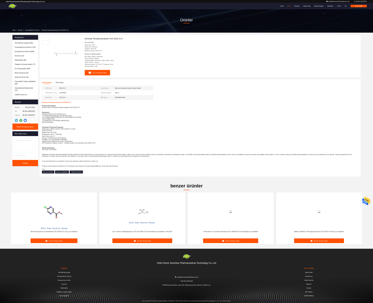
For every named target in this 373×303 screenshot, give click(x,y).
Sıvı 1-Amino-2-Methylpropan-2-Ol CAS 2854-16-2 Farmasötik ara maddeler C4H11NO (142, 231)
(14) (24, 89)
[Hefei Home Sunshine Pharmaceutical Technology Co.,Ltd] (12, 6)
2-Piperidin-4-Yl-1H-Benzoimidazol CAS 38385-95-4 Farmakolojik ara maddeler (230, 231)
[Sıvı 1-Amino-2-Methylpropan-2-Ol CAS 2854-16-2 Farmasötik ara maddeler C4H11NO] (142, 211)
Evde (282, 6)
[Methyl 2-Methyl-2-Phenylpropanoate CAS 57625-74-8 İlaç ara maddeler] (319, 211)
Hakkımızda (307, 6)
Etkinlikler (330, 6)
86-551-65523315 (361, 1)
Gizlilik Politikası (309, 295)
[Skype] (16, 120)
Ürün (288, 6)
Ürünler (20, 30)
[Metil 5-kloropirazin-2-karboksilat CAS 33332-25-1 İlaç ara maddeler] (54, 211)
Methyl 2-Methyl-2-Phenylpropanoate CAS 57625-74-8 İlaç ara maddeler (319, 231)
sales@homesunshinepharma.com (339, 1)
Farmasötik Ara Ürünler (32, 30)
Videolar (296, 6)
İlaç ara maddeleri (62, 172)
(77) (25, 64)
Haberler (309, 284)
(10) (19, 56)
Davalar (308, 288)
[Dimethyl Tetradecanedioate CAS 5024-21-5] (66, 53)
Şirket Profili (308, 272)
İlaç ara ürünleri (48, 172)
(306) (22, 68)
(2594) (24, 51)
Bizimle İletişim (318, 6)
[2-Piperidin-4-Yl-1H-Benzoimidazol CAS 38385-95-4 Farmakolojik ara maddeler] (231, 211)
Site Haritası (309, 292)
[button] (14, 216)
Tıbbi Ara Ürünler (76, 172)
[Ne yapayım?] (21, 120)
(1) (21, 94)
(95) (20, 60)
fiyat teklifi (358, 6)
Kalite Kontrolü (308, 280)
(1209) (24, 43)
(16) (21, 73)
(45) (22, 77)
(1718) (25, 47)
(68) (25, 83)
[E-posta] (25, 120)
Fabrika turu (309, 276)
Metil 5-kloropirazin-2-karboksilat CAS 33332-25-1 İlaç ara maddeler (54, 231)
